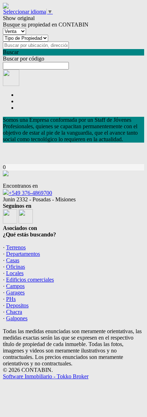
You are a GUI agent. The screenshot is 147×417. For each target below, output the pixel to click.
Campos (15, 286)
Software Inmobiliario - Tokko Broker (45, 376)
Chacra (14, 312)
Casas (12, 260)
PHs (11, 299)
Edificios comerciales (30, 280)
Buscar (11, 52)
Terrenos (16, 247)
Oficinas (15, 267)
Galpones (16, 318)
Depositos (17, 305)
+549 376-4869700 (30, 193)
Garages (15, 292)
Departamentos (23, 254)
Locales (15, 273)
